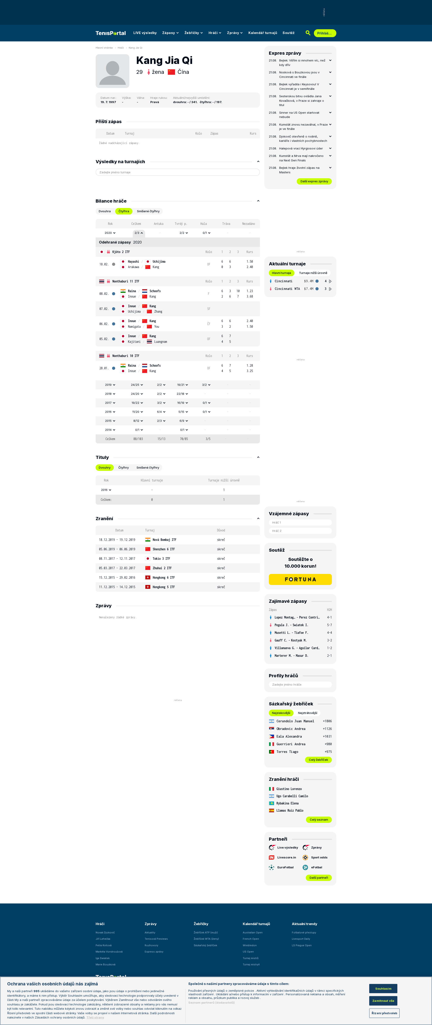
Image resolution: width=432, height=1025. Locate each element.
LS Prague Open (302, 945)
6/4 (159, 411)
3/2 (204, 384)
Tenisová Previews (156, 938)
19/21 (180, 384)
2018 (108, 393)
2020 (108, 233)
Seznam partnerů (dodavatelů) (211, 1002)
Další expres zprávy (314, 181)
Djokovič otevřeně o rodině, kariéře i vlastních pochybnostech (303, 139)
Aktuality (150, 932)
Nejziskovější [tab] (281, 713)
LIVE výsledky (145, 33)
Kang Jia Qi (135, 47)
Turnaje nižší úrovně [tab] (313, 273)
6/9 (182, 420)
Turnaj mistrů (251, 958)
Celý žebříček (318, 759)
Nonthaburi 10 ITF (125, 356)
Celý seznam (319, 819)
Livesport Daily (301, 938)
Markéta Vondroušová (109, 951)
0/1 (205, 233)
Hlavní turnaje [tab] (281, 273)
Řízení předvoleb (384, 1013)
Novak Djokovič (105, 932)
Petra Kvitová (104, 945)
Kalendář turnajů (262, 33)
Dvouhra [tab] (105, 211)
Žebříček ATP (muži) (206, 932)
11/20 (135, 411)
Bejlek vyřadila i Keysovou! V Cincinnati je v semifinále (299, 86)
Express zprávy (154, 951)
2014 (108, 429)
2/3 (137, 233)
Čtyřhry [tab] (123, 467)
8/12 (136, 420)
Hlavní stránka (104, 47)
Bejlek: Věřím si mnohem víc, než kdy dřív (302, 63)
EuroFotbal (285, 867)
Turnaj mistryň (251, 964)
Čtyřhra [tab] (124, 211)
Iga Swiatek (103, 958)
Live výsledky (287, 847)
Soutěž (289, 33)
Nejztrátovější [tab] (307, 713)
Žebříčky (191, 33)
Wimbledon (250, 945)
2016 (108, 411)
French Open (251, 938)
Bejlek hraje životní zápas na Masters (299, 170)
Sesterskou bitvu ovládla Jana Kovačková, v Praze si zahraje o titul (301, 100)
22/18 (180, 393)
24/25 (135, 384)
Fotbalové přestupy (304, 932)
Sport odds (319, 857)
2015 (108, 420)
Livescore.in (286, 857)
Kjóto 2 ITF (121, 252)
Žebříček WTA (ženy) (206, 938)
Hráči (213, 33)
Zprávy (233, 33)
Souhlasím (383, 988)
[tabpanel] (178, 331)
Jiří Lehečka (103, 938)
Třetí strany (95, 1017)
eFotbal (316, 867)
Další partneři (319, 877)
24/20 (135, 393)
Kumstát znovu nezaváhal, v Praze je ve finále (303, 127)
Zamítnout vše (383, 1000)
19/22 (135, 402)
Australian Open (253, 932)
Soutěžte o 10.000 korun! (300, 563)
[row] (178, 232)
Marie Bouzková (105, 964)
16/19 (180, 402)
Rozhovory (151, 945)
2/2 (182, 233)
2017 (108, 402)
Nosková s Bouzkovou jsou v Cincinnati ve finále (299, 74)
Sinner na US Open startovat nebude (299, 115)
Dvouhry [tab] (104, 467)
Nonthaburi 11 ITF (125, 281)
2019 (108, 384)
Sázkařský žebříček (205, 945)
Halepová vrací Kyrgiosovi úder (301, 148)
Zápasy (168, 33)
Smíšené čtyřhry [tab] (148, 211)
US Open (248, 951)
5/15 (181, 411)
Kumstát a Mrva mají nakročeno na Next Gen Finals (301, 158)
